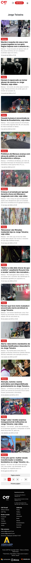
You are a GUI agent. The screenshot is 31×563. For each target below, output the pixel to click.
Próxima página (15, 483)
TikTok (2, 525)
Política (18, 512)
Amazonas (19, 516)
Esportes (18, 527)
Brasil (17, 518)
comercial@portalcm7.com (8, 533)
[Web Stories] (13, 3)
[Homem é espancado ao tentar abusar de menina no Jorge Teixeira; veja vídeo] (15, 66)
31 (26, 479)
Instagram (3, 523)
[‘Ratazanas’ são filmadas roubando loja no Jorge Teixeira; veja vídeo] (15, 216)
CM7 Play (3, 512)
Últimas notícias (5, 509)
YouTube (3, 521)
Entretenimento (20, 522)
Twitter (3, 519)
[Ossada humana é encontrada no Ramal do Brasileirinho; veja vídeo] (15, 104)
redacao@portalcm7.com (7, 531)
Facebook (3, 516)
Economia (18, 525)
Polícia (4, 77)
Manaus (4, 39)
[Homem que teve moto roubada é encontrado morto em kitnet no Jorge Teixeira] (15, 292)
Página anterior (15, 475)
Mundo (18, 520)
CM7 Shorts (19, 3)
